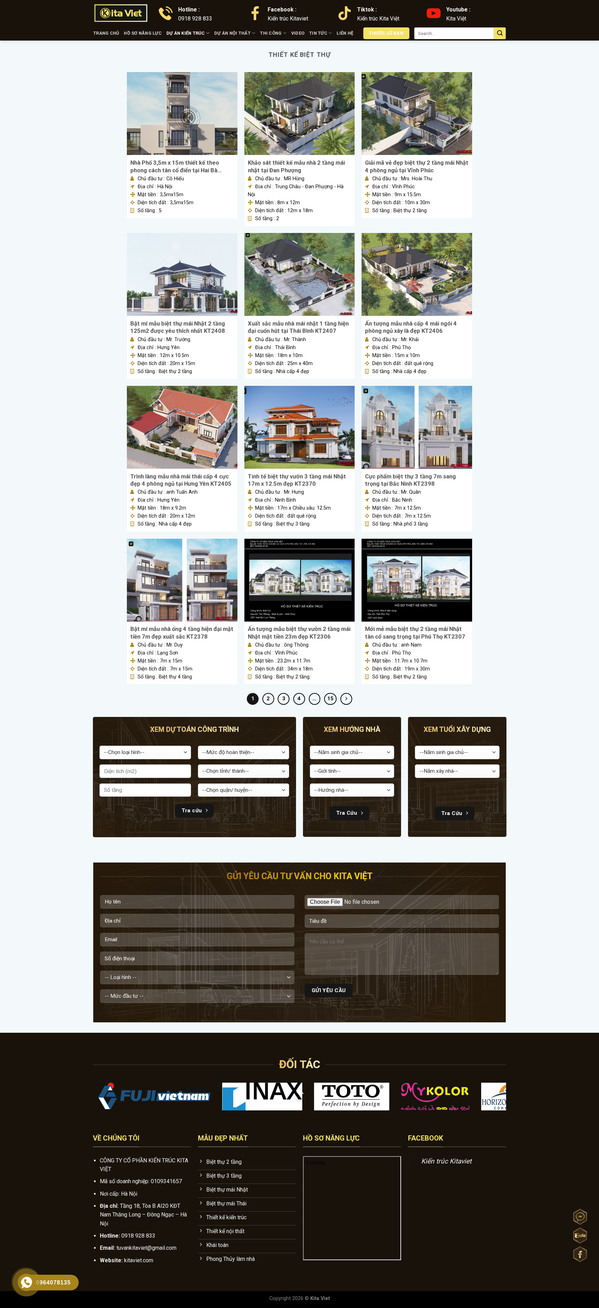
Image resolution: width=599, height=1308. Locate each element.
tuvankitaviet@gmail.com (146, 1248)
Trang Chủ (106, 33)
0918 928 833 (138, 1235)
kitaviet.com (138, 1260)
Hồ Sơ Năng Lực (143, 33)
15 (330, 698)
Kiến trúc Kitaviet (446, 1161)
